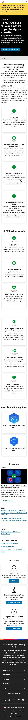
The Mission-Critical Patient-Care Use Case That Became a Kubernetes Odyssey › (14, 520)
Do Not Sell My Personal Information (12, 716)
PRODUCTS (4, 19)
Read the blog (7, 501)
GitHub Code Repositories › (9, 543)
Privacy (22, 711)
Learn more (22, 11)
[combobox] (12, 58)
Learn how (11, 660)
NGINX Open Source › (8, 546)
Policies (15, 711)
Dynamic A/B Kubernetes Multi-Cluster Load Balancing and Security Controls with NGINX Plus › (14, 513)
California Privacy (14, 713)
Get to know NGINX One (10, 49)
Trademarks (7, 711)
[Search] (23, 1)
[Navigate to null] (14, 476)
